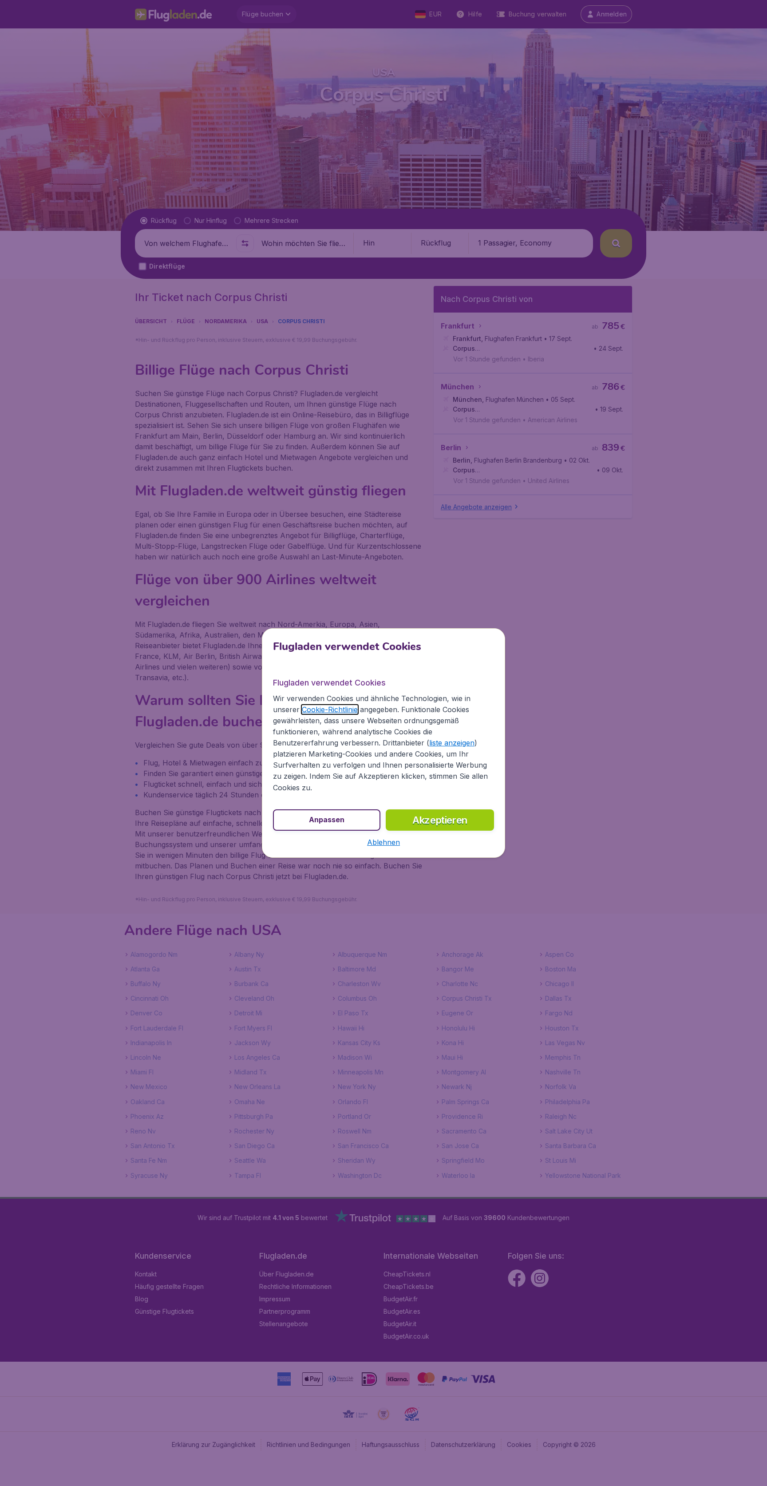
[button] (383, 842)
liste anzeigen (451, 742)
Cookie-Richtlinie (330, 709)
